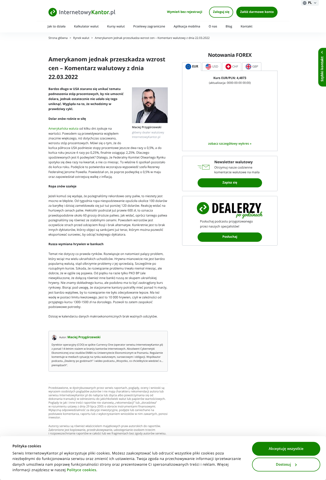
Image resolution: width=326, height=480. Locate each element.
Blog (229, 26)
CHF (235, 66)
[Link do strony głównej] (81, 12)
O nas (213, 26)
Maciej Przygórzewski (84, 337)
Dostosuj (283, 464)
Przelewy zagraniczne (149, 26)
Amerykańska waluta (63, 129)
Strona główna (58, 38)
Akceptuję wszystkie (286, 448)
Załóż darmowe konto (257, 12)
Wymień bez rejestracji (184, 12)
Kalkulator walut (86, 26)
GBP (255, 66)
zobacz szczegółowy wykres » (229, 144)
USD (215, 66)
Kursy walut (116, 26)
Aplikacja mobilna (187, 26)
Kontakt (246, 26)
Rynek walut (81, 38)
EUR (195, 66)
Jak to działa (56, 26)
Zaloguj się (221, 12)
